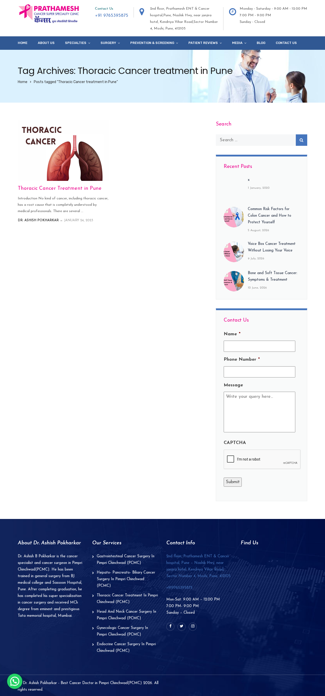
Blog (261, 43)
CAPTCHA (235, 443)
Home (22, 43)
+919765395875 (179, 588)
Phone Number (242, 359)
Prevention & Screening (152, 43)
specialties (75, 43)
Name (232, 334)
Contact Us (286, 43)
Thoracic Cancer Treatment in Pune (60, 188)
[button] (14, 681)
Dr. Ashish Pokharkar (38, 220)
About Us (46, 43)
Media (237, 43)
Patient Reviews (203, 43)
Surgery (108, 43)
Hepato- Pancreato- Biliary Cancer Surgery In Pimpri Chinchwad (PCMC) (126, 579)
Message (233, 385)
